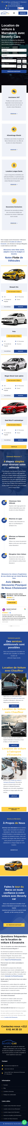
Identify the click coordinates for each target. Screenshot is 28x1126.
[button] (14, 13)
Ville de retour (5, 53)
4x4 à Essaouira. (13, 1017)
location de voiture (17, 698)
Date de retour (5, 63)
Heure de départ (21, 58)
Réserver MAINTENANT (14, 71)
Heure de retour (21, 64)
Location (6, 1017)
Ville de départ (5, 47)
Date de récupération (7, 58)
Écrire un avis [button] (11, 602)
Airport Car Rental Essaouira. (13, 959)
